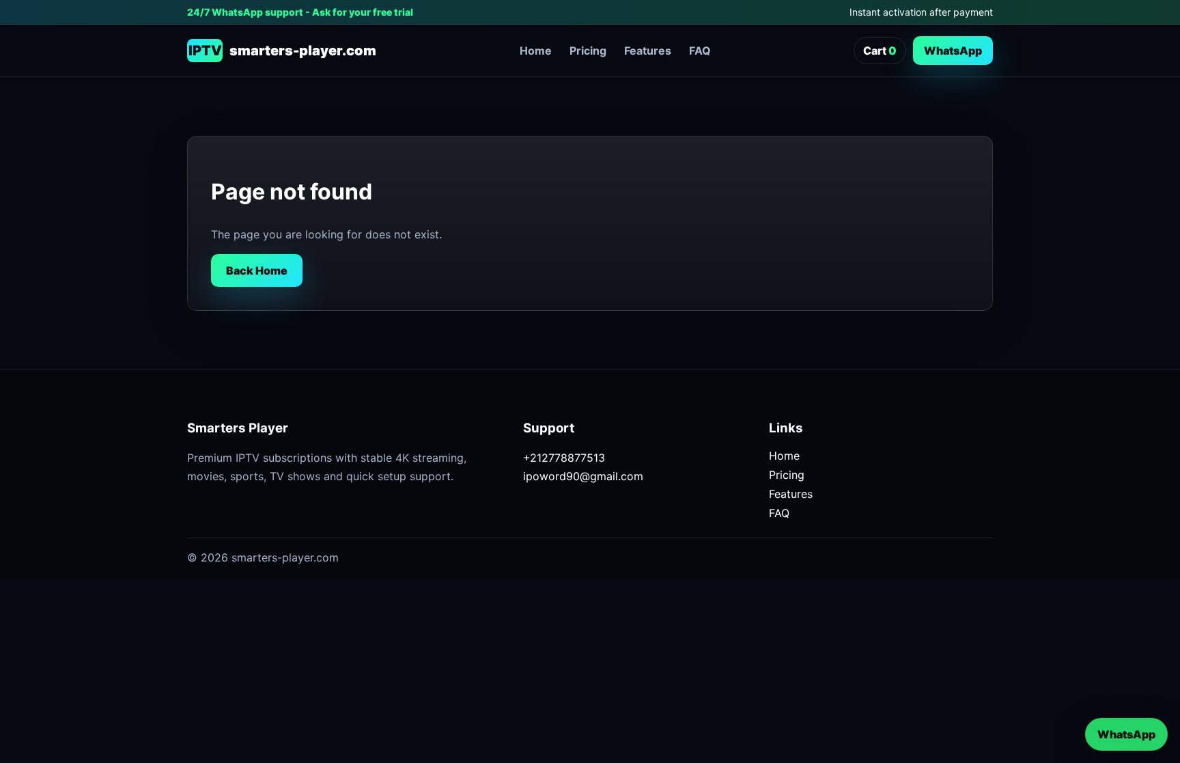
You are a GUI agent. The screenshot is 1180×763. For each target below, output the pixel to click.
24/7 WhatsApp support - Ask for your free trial (300, 12)
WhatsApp (953, 50)
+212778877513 (564, 457)
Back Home (256, 270)
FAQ (700, 50)
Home (536, 50)
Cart (880, 50)
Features (647, 50)
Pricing (588, 50)
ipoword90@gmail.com (583, 476)
